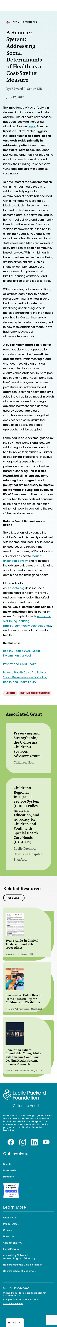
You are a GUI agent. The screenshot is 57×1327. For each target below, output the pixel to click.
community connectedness (32, 626)
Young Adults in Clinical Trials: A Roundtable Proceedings (22, 944)
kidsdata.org (15, 588)
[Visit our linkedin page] (34, 1142)
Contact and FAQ (12, 1243)
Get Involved (15, 1154)
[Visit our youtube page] (46, 1142)
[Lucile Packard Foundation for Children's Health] (24, 1098)
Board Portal (9, 1249)
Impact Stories (11, 1224)
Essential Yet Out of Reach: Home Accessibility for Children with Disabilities (24, 998)
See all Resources (25, 22)
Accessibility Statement (15, 1255)
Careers (7, 1230)
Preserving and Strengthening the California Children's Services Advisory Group (27, 744)
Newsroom (9, 1237)
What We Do (9, 1218)
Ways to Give (10, 1170)
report (32, 126)
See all (13, 898)
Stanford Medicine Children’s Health (22, 1265)
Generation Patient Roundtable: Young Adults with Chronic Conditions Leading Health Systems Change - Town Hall (23, 1057)
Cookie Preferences (13, 1304)
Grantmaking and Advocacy (19, 1259)
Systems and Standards (35, 693)
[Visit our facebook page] (10, 1142)
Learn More (14, 1208)
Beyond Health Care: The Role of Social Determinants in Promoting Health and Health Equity (25, 677)
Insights (10, 693)
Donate (7, 1164)
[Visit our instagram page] (22, 1142)
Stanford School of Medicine (18, 1271)
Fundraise (8, 1177)
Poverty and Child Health (19, 664)
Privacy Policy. (30, 1300)
